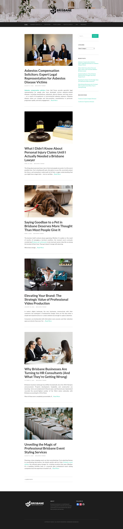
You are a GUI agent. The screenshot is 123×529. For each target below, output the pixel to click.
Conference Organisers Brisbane (86, 101)
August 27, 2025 (29, 455)
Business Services (35, 24)
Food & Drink (57, 24)
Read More (54, 100)
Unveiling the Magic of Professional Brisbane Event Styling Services (44, 448)
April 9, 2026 (28, 233)
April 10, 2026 (28, 163)
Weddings (83, 24)
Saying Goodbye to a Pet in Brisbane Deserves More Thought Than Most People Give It (48, 226)
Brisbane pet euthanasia (39, 242)
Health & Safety (68, 24)
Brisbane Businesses (73, 522)
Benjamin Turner (40, 85)
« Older (28, 479)
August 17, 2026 (29, 85)
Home (26, 24)
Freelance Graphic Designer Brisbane (87, 98)
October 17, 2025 (29, 380)
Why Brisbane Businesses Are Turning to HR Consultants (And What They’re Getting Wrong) (47, 373)
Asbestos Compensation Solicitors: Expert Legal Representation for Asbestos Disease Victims (44, 76)
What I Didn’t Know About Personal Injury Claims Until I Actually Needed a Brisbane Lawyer (45, 154)
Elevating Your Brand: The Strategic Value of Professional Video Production (46, 299)
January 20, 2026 (29, 307)
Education (47, 24)
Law (77, 24)
